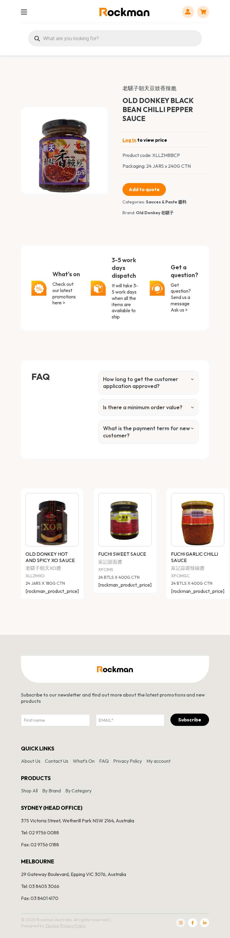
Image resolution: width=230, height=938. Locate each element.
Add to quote (144, 189)
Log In (129, 140)
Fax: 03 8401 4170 (39, 898)
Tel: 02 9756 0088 (40, 833)
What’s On (84, 761)
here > (58, 303)
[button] (99, 115)
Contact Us (56, 761)
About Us (30, 761)
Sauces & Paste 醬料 (166, 202)
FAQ (104, 761)
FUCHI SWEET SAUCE (122, 554)
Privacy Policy (127, 761)
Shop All (29, 791)
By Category (78, 791)
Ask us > (179, 310)
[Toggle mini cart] (203, 11)
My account (158, 761)
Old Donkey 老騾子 (155, 212)
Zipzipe (52, 925)
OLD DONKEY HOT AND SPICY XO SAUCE (50, 557)
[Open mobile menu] (24, 12)
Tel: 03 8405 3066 (40, 886)
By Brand (51, 791)
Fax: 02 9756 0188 (40, 845)
